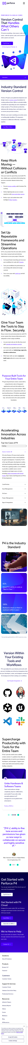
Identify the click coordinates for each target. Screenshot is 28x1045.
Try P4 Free (6, 43)
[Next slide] (18, 865)
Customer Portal (6, 987)
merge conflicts (12, 186)
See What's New (7, 127)
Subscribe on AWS (8, 923)
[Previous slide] (10, 865)
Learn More (6, 918)
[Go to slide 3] (14, 814)
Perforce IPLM (8, 806)
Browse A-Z (5, 967)
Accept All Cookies (12, 1037)
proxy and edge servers (18, 194)
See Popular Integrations (14, 681)
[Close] (24, 1026)
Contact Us (6, 944)
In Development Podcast (9, 47)
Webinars (4, 1015)
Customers (6, 976)
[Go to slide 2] (12, 814)
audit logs (17, 273)
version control (13, 100)
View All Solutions (7, 959)
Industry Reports (6, 1005)
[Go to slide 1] (11, 814)
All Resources (5, 1022)
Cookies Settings (13, 1040)
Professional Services (7, 994)
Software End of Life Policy (9, 990)
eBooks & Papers (6, 1002)
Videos (4, 1009)
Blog (3, 1019)
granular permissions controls (14, 344)
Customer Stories (6, 979)
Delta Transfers (13, 200)
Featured (4, 970)
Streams (21, 262)
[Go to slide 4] (15, 814)
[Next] (18, 815)
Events (4, 1012)
